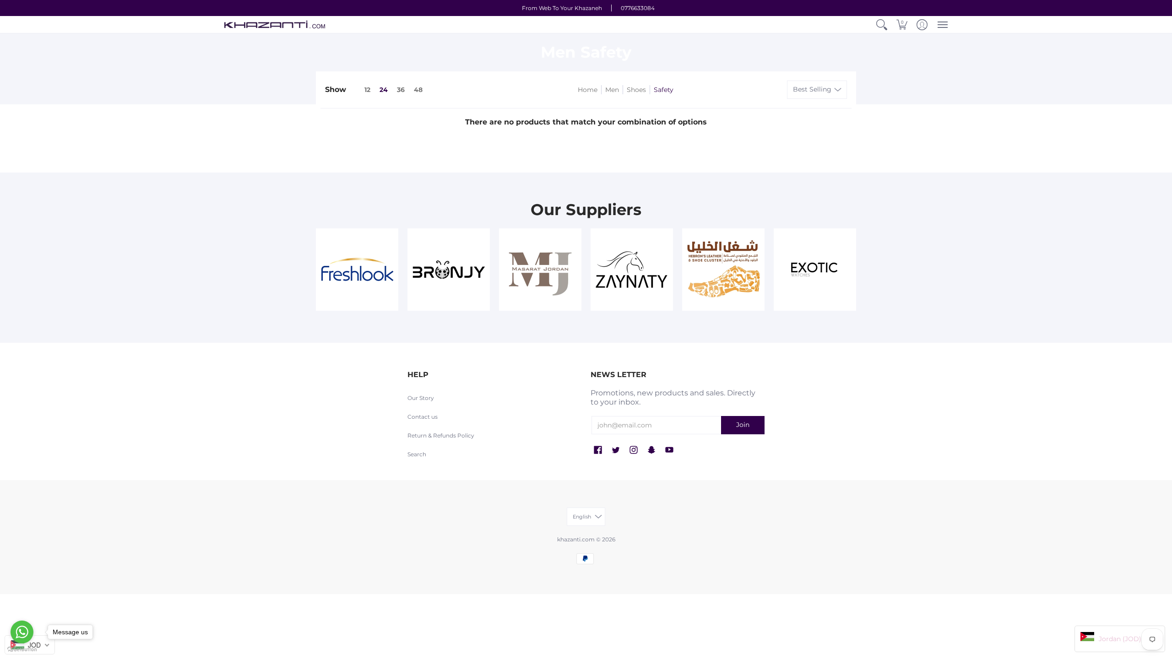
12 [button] (367, 90)
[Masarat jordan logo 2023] (540, 269)
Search (416, 454)
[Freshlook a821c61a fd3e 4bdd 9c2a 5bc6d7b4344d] (357, 269)
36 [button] (401, 90)
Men (612, 90)
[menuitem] (882, 24)
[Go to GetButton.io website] (22, 650)
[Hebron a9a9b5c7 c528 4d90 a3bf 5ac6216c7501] (723, 269)
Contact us (422, 416)
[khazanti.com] (274, 24)
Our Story (420, 397)
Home (587, 90)
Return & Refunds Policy (440, 435)
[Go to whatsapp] (22, 632)
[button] (882, 24)
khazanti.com (576, 539)
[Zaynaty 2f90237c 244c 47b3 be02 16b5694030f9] (632, 269)
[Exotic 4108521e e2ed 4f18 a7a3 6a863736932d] (815, 269)
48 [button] (418, 90)
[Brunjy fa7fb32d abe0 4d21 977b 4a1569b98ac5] (448, 269)
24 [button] (384, 90)
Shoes (636, 90)
